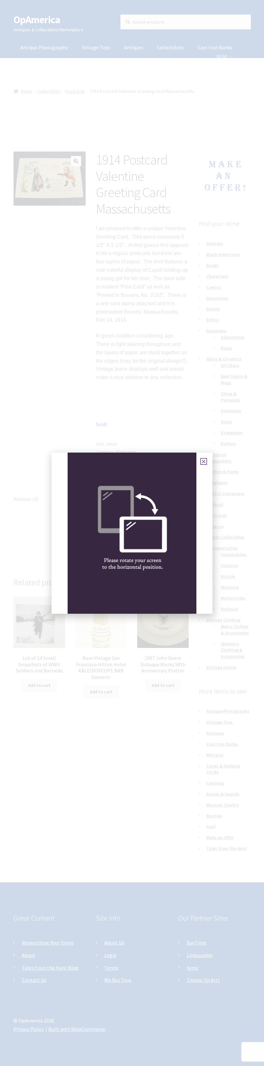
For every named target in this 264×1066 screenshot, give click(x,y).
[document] (132, 533)
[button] (203, 461)
